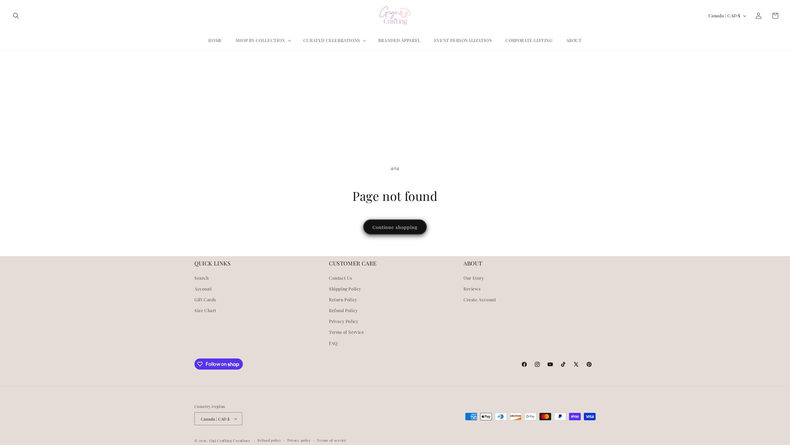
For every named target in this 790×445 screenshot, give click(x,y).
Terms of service (331, 440)
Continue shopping (395, 227)
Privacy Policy (343, 321)
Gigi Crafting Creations (230, 440)
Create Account (480, 300)
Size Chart (205, 310)
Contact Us (340, 278)
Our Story (474, 278)
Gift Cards (205, 300)
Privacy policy (299, 440)
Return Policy (343, 300)
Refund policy (269, 440)
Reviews (472, 289)
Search (201, 278)
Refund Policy (343, 310)
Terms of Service (346, 332)
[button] (16, 16)
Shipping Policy (345, 289)
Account (203, 289)
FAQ (333, 343)
